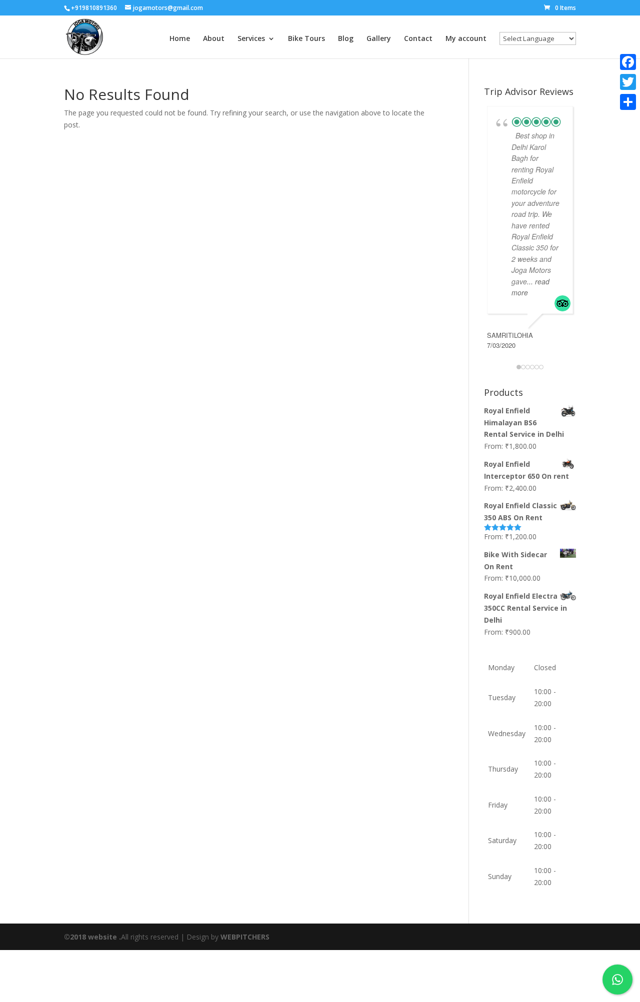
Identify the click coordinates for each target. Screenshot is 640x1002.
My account (466, 39)
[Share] (628, 102)
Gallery (378, 39)
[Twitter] (628, 82)
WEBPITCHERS (245, 937)
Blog (346, 39)
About (213, 39)
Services (251, 39)
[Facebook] (628, 62)
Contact (418, 39)
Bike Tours (306, 39)
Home (180, 39)
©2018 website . (92, 937)
